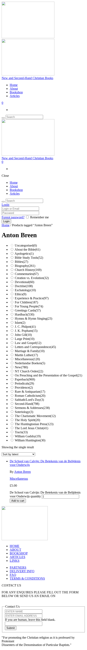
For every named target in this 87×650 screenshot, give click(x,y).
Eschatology (25, 290)
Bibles (21, 261)
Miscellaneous (27, 359)
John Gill (23, 334)
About (14, 88)
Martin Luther (26, 355)
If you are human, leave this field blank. (30, 619)
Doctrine (24, 286)
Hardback (24, 314)
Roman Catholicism (30, 395)
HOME (14, 546)
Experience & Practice (32, 298)
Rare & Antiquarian (30, 391)
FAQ (13, 575)
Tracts (21, 432)
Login (5, 204)
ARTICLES (17, 557)
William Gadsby (28, 436)
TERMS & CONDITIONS (27, 578)
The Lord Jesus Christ (31, 428)
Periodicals (24, 383)
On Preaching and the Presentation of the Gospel (48, 375)
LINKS (14, 560)
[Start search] (3, 201)
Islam (20, 322)
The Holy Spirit (27, 420)
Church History (28, 270)
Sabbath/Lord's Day (29, 399)
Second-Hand (27, 403)
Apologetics (24, 253)
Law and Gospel (28, 343)
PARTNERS (18, 567)
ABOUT (15, 549)
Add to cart (17, 500)
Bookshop (16, 92)
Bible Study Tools (29, 257)
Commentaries (26, 274)
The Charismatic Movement (35, 416)
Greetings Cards (28, 310)
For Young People (29, 306)
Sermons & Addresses (32, 408)
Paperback (25, 379)
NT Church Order (29, 371)
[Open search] (3, 118)
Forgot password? (13, 217)
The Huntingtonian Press (34, 424)
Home (14, 85)
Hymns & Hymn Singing (33, 318)
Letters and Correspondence (35, 347)
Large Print (24, 339)
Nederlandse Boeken (30, 363)
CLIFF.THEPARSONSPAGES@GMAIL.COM (33, 599)
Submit (10, 628)
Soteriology (24, 412)
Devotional (24, 282)
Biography (25, 265)
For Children (26, 302)
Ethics (20, 294)
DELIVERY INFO (22, 571)
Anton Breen (22, 471)
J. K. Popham (26, 330)
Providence (24, 387)
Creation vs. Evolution (32, 278)
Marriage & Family (30, 351)
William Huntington (30, 440)
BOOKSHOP (19, 553)
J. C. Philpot (25, 326)
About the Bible (27, 249)
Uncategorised (26, 245)
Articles (15, 96)
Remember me (39, 217)
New (21, 367)
